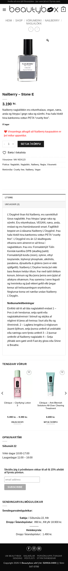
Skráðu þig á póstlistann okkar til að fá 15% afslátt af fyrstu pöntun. (34, 471)
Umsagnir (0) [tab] (12, 204)
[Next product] (30, 29)
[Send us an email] (39, 548)
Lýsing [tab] (9, 197)
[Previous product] (37, 29)
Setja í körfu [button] (51, 422)
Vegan (37, 169)
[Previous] (2, 399)
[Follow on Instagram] (34, 548)
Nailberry (52, 20)
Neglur (43, 164)
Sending (17, 558)
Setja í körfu (31, 144)
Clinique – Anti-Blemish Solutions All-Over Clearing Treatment (50, 406)
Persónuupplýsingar (49, 556)
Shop (19, 20)
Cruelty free (19, 169)
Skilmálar (29, 556)
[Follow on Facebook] (29, 548)
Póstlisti (29, 558)
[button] (4, 9)
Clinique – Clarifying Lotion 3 (17, 404)
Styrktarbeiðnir (46, 558)
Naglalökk (34, 23)
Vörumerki (34, 20)
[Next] (65, 399)
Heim (9, 20)
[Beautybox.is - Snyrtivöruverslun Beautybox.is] (34, 10)
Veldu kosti (17, 422)
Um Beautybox (13, 556)
